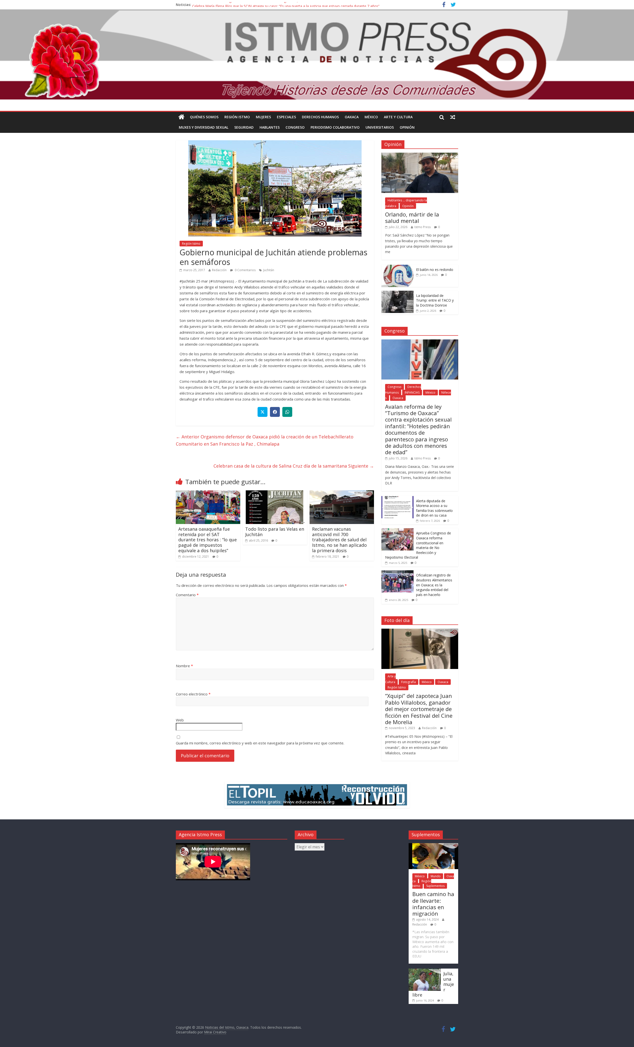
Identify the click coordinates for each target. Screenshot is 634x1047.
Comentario (187, 594)
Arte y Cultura (398, 117)
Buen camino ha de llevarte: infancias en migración (433, 903)
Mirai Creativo (215, 1032)
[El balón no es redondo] (397, 267)
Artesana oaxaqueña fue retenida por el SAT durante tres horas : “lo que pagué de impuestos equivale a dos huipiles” (207, 539)
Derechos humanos (320, 117)
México (371, 117)
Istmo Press (422, 227)
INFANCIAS (412, 392)
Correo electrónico (193, 693)
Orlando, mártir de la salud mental (412, 217)
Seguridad (244, 127)
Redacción (219, 270)
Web (180, 719)
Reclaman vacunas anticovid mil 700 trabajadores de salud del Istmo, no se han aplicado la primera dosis (339, 539)
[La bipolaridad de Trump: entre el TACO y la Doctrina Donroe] (397, 293)
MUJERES (263, 117)
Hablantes (270, 127)
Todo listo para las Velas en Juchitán (274, 531)
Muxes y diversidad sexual (203, 127)
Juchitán (268, 270)
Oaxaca (352, 117)
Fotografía (408, 682)
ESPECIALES (286, 117)
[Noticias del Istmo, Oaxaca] (317, 54)
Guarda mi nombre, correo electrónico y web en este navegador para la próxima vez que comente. (260, 742)
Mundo (436, 876)
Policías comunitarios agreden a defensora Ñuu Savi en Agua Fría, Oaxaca (251, 4)
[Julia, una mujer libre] (425, 971)
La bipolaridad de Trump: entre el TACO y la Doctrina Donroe (435, 300)
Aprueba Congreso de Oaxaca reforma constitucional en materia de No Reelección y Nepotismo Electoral (418, 545)
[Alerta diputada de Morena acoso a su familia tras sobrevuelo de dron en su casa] (397, 498)
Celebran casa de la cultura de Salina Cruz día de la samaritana (293, 466)
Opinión (407, 127)
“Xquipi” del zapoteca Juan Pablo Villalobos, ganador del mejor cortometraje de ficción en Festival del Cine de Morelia (418, 709)
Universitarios (380, 127)
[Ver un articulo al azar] (452, 117)
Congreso (295, 127)
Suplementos (435, 886)
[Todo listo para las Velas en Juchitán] (275, 493)
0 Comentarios (245, 270)
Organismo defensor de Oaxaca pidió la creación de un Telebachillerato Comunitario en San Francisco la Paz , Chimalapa (264, 440)
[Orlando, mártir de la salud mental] (419, 155)
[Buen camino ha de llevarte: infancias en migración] (433, 845)
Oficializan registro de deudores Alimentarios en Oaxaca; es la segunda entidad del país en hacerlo (434, 585)
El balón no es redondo (434, 269)
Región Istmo (237, 117)
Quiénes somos (204, 117)
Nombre (184, 665)
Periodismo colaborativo (335, 127)
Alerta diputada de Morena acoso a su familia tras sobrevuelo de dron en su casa (434, 508)
